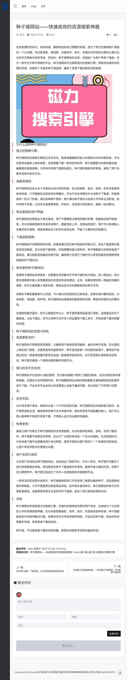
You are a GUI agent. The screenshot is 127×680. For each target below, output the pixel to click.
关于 (43, 6)
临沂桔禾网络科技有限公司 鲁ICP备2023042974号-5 (91, 672)
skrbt (52, 34)
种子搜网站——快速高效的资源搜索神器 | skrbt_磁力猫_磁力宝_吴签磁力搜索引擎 (72, 552)
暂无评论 (24, 583)
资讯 (21, 34)
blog (33, 6)
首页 (24, 6)
